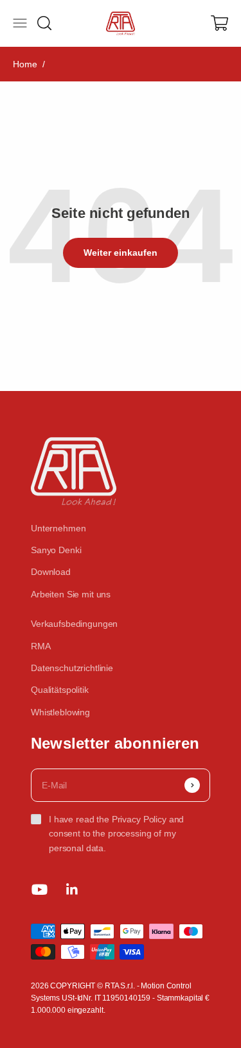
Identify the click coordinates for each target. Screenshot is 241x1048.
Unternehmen (58, 528)
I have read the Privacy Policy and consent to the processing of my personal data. (116, 833)
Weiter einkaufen (120, 252)
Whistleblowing (60, 712)
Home (25, 64)
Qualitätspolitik (60, 690)
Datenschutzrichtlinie (72, 668)
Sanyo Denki (56, 550)
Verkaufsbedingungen (74, 624)
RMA (41, 646)
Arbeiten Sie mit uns (71, 594)
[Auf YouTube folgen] (39, 889)
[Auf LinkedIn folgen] (72, 889)
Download (51, 572)
